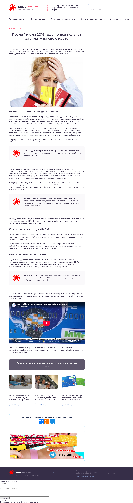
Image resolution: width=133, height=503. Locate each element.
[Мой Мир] (52, 421)
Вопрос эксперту (92, 5)
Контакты (102, 5)
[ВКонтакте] (41, 421)
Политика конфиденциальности (85, 476)
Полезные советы (13, 392)
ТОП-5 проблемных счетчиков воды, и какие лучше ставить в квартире (64, 8)
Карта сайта (53, 472)
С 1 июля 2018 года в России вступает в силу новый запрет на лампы (45, 398)
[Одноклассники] (46, 421)
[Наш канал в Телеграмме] (47, 458)
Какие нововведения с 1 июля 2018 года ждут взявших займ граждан (19, 398)
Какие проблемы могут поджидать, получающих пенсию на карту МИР (73, 398)
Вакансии (53, 475)
